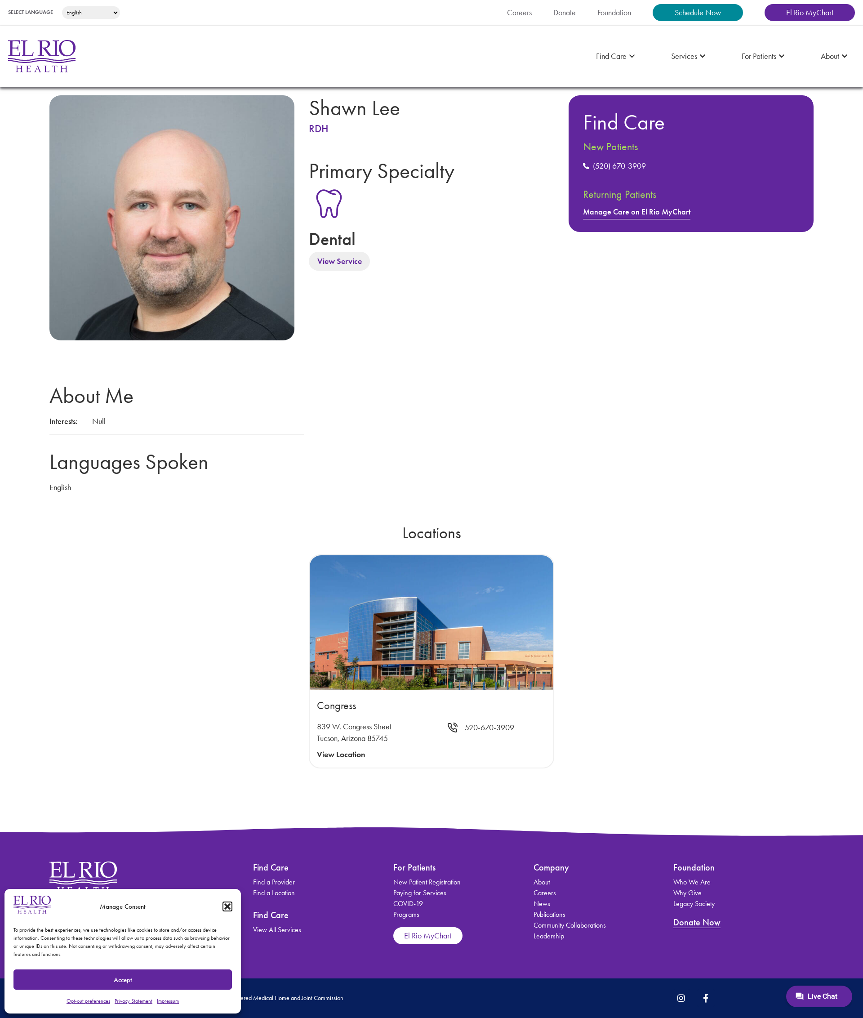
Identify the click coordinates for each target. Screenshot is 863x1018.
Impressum (168, 1001)
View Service (339, 261)
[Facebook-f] (705, 997)
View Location (341, 754)
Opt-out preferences (88, 1001)
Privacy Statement (133, 1001)
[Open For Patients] (781, 56)
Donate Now (697, 922)
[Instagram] (681, 997)
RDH (319, 128)
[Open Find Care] (632, 56)
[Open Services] (702, 56)
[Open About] (844, 56)
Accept (123, 980)
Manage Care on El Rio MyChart (636, 212)
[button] (227, 906)
